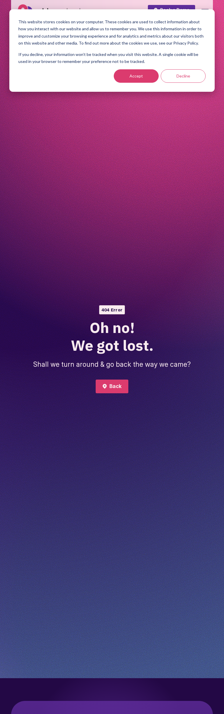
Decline (183, 75)
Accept (136, 75)
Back (115, 386)
